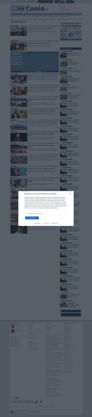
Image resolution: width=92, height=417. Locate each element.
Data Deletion (38, 223)
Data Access (46, 223)
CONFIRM (32, 217)
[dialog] (46, 208)
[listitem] (46, 213)
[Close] (71, 194)
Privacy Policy (54, 223)
